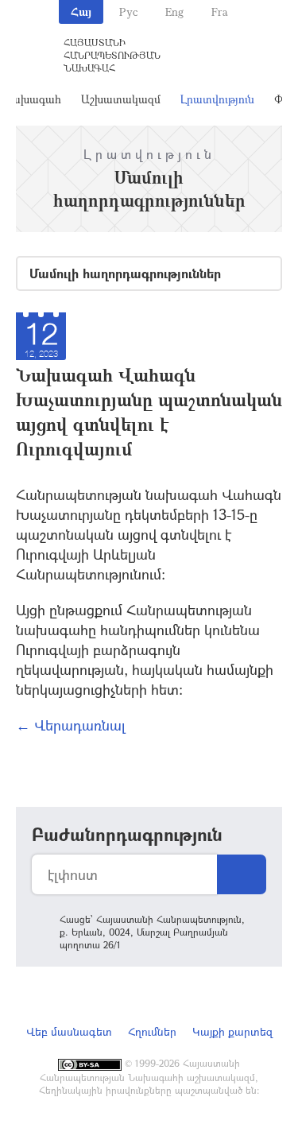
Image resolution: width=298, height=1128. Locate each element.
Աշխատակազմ (121, 99)
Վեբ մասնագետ (69, 1031)
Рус (128, 11)
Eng (174, 11)
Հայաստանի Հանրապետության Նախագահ (112, 55)
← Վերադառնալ (71, 725)
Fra (219, 11)
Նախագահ (31, 99)
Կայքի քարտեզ (232, 1031)
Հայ (81, 11)
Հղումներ (152, 1031)
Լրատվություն (217, 99)
